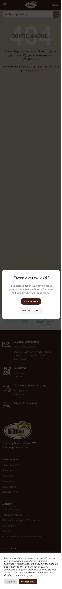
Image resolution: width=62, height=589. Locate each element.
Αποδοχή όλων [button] (28, 582)
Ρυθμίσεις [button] (10, 582)
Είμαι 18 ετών (31, 301)
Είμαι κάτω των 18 (31, 310)
